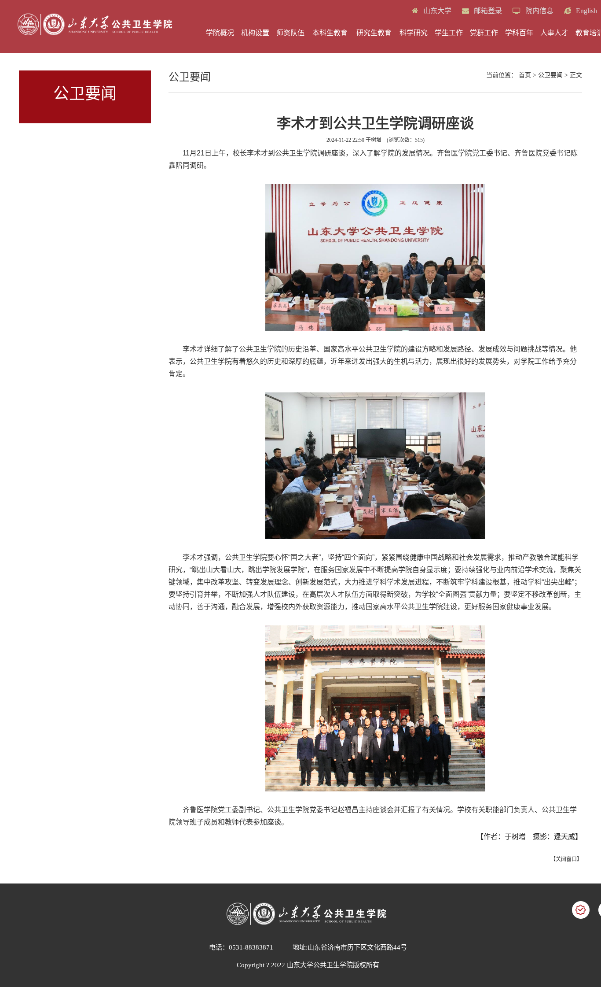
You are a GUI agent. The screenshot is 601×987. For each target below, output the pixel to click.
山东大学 (436, 11)
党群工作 (484, 33)
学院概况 (220, 33)
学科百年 (519, 33)
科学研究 (413, 33)
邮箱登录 (487, 11)
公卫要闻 (550, 75)
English (585, 11)
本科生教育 (330, 33)
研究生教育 (374, 33)
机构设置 (255, 33)
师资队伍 (290, 33)
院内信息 (538, 11)
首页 (525, 75)
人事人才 (554, 33)
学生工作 (449, 33)
